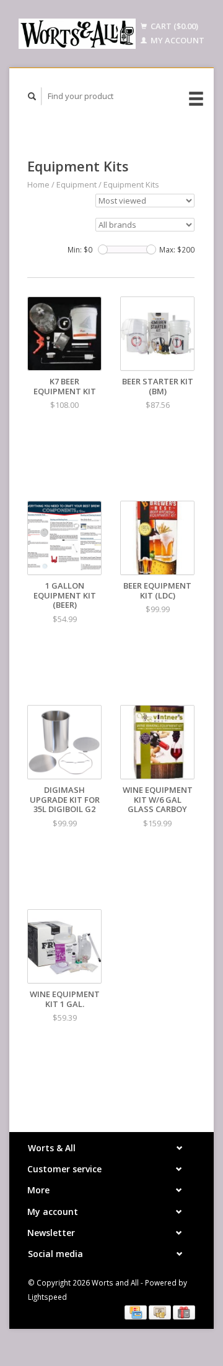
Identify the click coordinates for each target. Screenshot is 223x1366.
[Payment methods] (137, 1311)
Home (38, 184)
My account (176, 40)
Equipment (76, 184)
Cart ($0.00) (173, 26)
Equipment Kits (131, 184)
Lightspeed (47, 1297)
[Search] (32, 96)
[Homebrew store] (77, 34)
